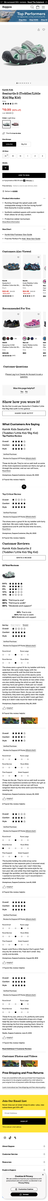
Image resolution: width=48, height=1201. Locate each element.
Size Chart (6, 229)
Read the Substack (35, 2)
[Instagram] (4, 1137)
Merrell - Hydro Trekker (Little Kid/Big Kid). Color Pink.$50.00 (32, 333)
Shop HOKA (33, 20)
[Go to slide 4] (22, 83)
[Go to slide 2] (18, 83)
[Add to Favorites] (18, 257)
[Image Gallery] (10, 720)
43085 (14, 191)
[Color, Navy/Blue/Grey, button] (32, 338)
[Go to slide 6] (26, 83)
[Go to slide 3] (20, 83)
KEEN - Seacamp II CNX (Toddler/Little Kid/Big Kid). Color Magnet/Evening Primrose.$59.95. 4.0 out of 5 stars (11, 334)
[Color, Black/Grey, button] (12, 338)
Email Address (11, 1113)
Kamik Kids (7, 90)
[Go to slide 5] (24, 83)
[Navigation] (43, 7)
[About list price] (12, 113)
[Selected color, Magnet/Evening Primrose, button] (4, 338)
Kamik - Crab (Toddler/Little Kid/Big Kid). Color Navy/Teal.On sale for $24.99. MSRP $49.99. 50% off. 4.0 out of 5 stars (32, 276)
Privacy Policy (23, 1183)
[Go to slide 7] (28, 83)
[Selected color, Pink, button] (45, 281)
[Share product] (38, 29)
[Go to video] (30, 83)
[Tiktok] (10, 1137)
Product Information (11, 198)
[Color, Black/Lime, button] (28, 338)
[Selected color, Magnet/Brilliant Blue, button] (45, 338)
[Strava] (15, 1137)
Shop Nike (23, 20)
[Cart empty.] (37, 7)
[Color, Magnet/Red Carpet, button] (8, 338)
